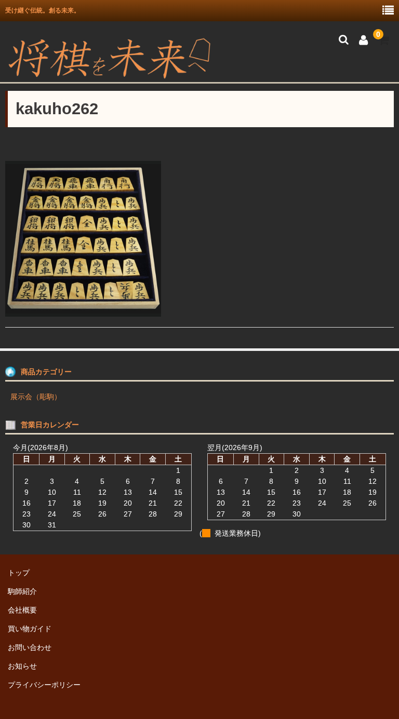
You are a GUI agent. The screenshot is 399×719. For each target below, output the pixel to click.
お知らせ (22, 666)
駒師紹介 (22, 591)
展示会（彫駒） (35, 396)
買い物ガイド (29, 629)
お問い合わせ (29, 647)
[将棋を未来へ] (109, 75)
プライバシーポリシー (44, 685)
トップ (19, 572)
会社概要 (22, 610)
